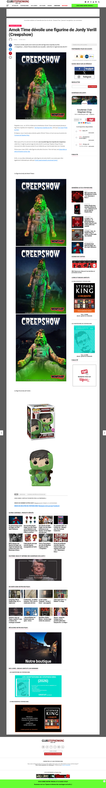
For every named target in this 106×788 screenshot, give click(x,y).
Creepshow (22, 494)
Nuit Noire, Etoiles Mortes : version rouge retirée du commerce (45, 619)
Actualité (15, 6)
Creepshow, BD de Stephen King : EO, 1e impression (15, 601)
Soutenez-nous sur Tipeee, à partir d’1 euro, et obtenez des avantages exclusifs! (15, 620)
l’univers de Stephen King (21, 135)
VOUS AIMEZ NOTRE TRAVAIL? (84, 6)
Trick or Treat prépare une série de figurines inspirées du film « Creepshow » (45, 546)
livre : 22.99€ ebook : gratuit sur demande (84, 355)
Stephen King (24, 6)
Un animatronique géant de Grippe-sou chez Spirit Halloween (15, 527)
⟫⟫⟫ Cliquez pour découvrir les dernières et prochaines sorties (83, 271)
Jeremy (15, 39)
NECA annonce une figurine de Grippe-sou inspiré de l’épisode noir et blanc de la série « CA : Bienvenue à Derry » (16, 547)
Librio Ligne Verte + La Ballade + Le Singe (60, 600)
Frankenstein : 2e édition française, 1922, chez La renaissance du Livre (31, 601)
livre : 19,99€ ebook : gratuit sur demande (84, 315)
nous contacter (66, 765)
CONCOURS (57, 6)
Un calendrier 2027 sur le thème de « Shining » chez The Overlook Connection (60, 528)
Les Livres (34, 6)
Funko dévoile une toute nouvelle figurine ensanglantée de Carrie (30, 545)
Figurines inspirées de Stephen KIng (36, 494)
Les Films (42, 6)
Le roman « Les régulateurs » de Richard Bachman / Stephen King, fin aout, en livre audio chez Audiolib (90, 222)
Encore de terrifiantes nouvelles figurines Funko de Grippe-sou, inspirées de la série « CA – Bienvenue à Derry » (60, 548)
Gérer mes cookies (53, 779)
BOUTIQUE (65, 6)
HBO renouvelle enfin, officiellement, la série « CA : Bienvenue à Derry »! (90, 195)
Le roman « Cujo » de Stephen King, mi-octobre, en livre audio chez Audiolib (90, 233)
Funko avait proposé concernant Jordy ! (46, 160)
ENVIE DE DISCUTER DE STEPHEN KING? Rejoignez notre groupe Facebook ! (37, 506)
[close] (104, 781)
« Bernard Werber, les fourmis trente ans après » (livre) (29, 619)
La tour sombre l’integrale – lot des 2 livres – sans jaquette (45, 601)
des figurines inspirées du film (43, 128)
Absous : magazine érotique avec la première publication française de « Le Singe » (61, 620)
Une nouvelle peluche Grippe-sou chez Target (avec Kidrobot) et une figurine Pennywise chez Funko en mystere (30, 529)
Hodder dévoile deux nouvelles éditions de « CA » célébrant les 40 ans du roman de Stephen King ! (90, 209)
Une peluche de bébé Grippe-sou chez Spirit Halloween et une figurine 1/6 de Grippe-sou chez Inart (45, 529)
